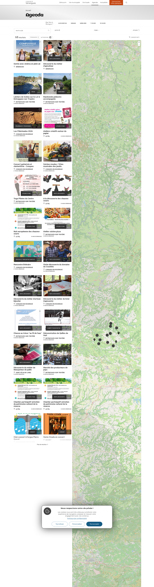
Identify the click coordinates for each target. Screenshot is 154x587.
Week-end (83, 23)
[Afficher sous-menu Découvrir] (67, 3)
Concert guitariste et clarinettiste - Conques (24, 165)
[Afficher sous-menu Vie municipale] (80, 3)
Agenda (95, 2)
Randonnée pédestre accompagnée (52, 98)
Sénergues (31, 2)
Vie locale (85, 2)
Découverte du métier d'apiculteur (52, 65)
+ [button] (139, 42)
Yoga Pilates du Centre (24, 198)
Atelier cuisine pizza (52, 231)
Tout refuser (60, 524)
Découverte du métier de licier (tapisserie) (56, 300)
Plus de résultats (42, 444)
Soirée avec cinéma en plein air (27, 64)
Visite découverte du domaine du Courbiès (56, 265)
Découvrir (62, 2)
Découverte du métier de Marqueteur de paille (24, 368)
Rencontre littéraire (22, 264)
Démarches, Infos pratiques (116, 2)
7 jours (93, 23)
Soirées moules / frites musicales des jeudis (53, 165)
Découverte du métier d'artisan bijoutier (27, 300)
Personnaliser (77, 524)
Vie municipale (74, 2)
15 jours (103, 23)
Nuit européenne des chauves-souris (27, 232)
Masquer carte (135, 37)
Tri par (33, 37)
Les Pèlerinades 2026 (23, 131)
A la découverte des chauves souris (55, 199)
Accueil (28, 10)
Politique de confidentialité (77, 518)
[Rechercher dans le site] (126, 2)
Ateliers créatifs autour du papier (54, 132)
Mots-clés (19, 30)
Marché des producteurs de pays (55, 368)
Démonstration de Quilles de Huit (55, 334)
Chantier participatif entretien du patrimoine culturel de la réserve (27, 404)
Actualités (103, 2)
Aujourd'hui (62, 23)
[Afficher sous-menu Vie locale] (90, 3)
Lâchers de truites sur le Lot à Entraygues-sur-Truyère (27, 98)
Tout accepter (94, 524)
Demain (73, 23)
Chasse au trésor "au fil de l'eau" (28, 333)
